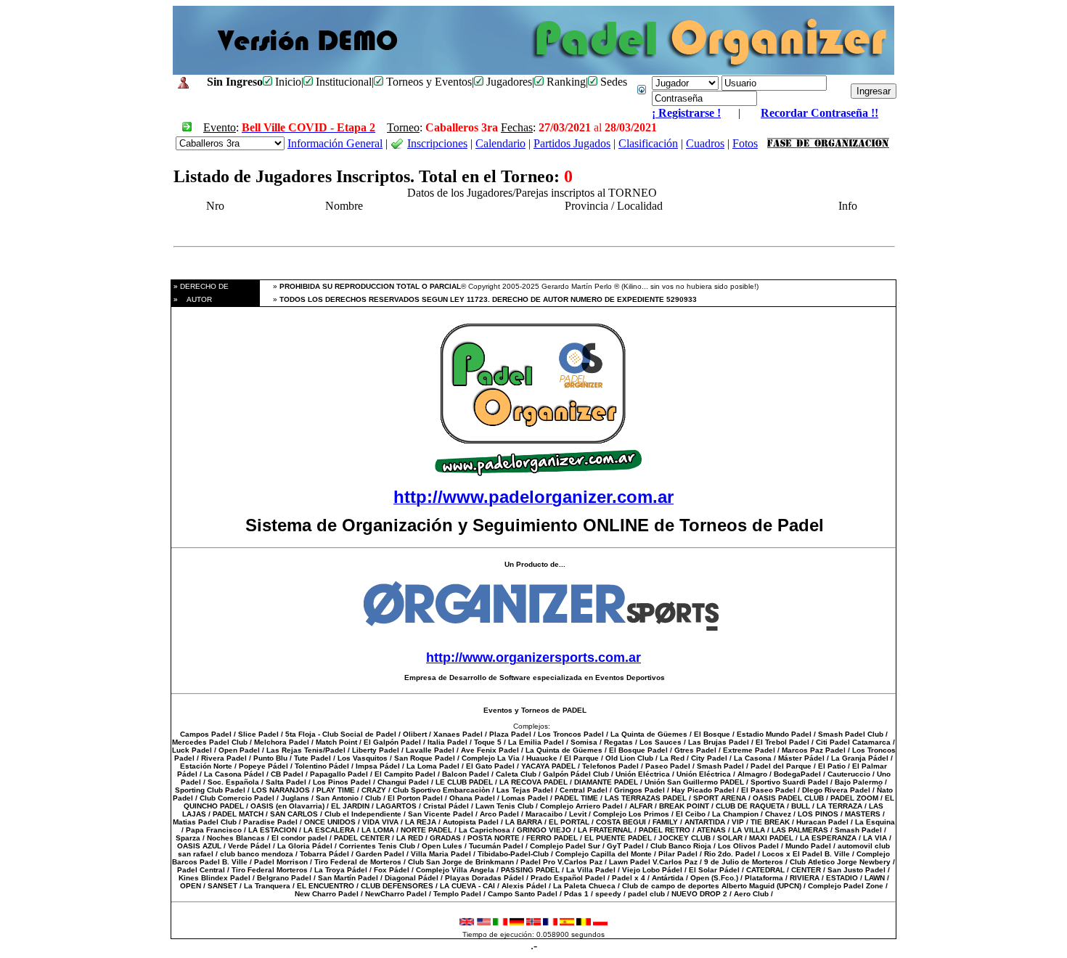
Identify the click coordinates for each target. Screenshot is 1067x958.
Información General (335, 143)
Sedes (612, 81)
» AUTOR (191, 299)
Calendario (500, 143)
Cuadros (705, 143)
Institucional (342, 81)
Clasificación (648, 143)
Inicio (286, 81)
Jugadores (507, 81)
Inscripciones (437, 143)
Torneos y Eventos (427, 81)
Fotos (745, 143)
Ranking (565, 81)
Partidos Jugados (572, 143)
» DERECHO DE (200, 286)
